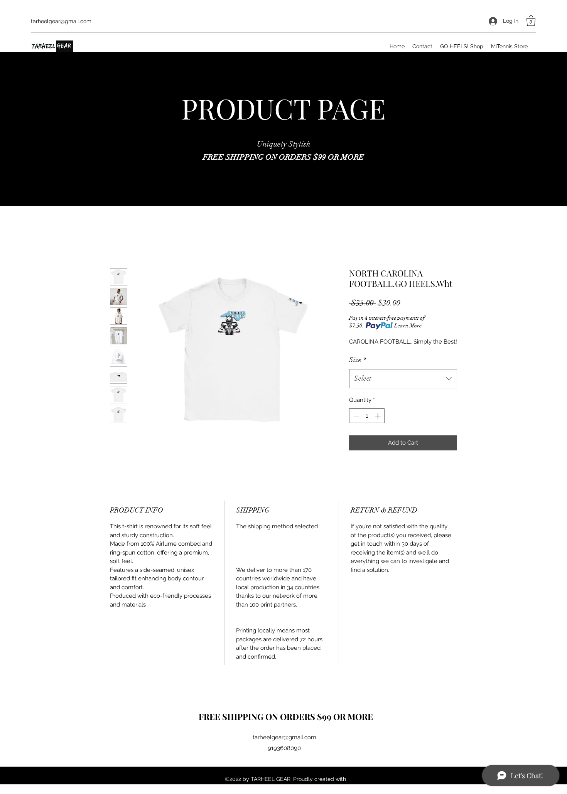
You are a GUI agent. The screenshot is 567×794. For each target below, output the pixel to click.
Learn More (408, 325)
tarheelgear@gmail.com (61, 21)
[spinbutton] (367, 416)
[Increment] (378, 416)
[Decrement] (355, 416)
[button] (530, 20)
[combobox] (403, 378)
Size (357, 360)
